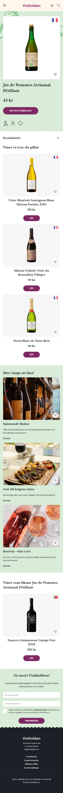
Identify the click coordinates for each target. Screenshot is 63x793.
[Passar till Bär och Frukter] (5, 123)
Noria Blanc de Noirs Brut (31, 341)
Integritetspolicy (31, 760)
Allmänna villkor (31, 764)
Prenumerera (31, 721)
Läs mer (7, 438)
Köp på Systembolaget (21, 111)
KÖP (31, 218)
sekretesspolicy (40, 710)
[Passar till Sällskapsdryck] (13, 123)
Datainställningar (31, 768)
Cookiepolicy (31, 756)
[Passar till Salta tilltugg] (20, 123)
